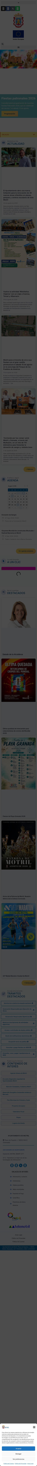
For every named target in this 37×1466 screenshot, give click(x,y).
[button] (34, 1427)
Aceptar (18, 1448)
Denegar (18, 1454)
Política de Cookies (9, 1463)
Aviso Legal (30, 1463)
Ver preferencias (18, 1459)
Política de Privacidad (20, 1463)
